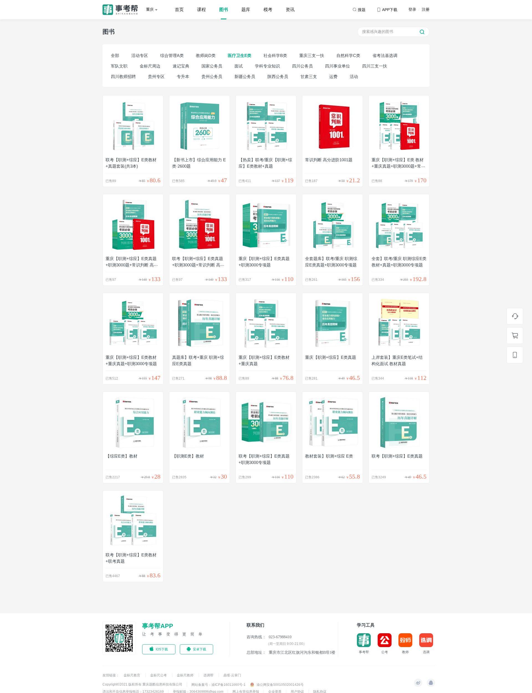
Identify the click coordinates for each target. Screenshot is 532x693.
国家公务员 (211, 66)
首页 (179, 9)
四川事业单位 (337, 66)
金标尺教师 (185, 675)
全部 (115, 55)
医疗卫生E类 (239, 55)
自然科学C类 (348, 55)
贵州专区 (156, 76)
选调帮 (208, 675)
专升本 (183, 76)
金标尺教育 (132, 675)
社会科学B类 (275, 55)
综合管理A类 (172, 55)
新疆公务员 (244, 76)
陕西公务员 (277, 76)
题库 (245, 9)
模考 (268, 9)
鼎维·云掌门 (232, 675)
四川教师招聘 (123, 76)
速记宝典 (181, 66)
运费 (333, 76)
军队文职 (119, 66)
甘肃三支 (308, 76)
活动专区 (139, 55)
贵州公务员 (211, 76)
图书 (223, 9)
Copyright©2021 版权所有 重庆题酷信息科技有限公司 (142, 684)
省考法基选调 (384, 55)
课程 (201, 9)
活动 (354, 76)
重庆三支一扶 (311, 55)
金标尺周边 (150, 66)
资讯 (290, 9)
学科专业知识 (267, 66)
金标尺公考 (159, 675)
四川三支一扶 (374, 66)
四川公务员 (302, 66)
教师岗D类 (206, 55)
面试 (238, 66)
